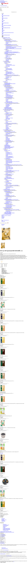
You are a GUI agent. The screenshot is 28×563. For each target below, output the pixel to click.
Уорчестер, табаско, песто (9, 154)
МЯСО (5, 111)
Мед (6, 57)
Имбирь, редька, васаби (9, 160)
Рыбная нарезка (8, 105)
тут (13, 561)
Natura (7, 144)
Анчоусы (7, 99)
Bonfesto (7, 137)
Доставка (3, 217)
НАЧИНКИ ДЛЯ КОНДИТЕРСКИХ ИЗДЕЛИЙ (11, 44)
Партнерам (3, 520)
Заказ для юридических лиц (3, 1)
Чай (6, 80)
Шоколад (7, 42)
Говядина (7, 113)
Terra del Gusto (8, 138)
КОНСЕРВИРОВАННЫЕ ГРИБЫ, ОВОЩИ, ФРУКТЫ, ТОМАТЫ (13, 164)
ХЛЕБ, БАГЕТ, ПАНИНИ (8, 212)
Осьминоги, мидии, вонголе (9, 95)
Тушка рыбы (7, 89)
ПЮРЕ (5, 70)
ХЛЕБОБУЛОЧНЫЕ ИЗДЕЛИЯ (7, 207)
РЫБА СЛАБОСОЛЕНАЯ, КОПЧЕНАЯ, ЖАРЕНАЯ (11, 102)
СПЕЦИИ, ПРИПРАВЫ (8, 174)
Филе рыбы (7, 90)
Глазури (7, 43)
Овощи (7, 197)
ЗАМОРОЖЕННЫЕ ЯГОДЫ (8, 191)
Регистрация (3, 221)
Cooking (7, 143)
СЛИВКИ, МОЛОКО (7, 146)
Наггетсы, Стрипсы (8, 126)
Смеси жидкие (8, 66)
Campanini (7, 181)
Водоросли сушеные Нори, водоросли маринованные (13, 161)
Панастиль (7, 193)
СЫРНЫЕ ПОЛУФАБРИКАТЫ (9, 147)
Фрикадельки (7, 128)
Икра (6, 93)
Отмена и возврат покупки (6, 528)
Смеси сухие (7, 65)
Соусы (7, 173)
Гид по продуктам (5, 525)
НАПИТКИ (6, 78)
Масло (7, 184)
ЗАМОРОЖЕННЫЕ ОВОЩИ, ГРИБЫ (9, 195)
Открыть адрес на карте (5, 548)
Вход (2, 220)
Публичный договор (5, 530)
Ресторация (3, 224)
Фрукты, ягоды (8, 166)
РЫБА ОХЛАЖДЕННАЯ (8, 108)
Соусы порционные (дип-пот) (10, 157)
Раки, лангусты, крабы (9, 96)
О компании (3, 518)
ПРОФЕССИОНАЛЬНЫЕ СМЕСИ (9, 171)
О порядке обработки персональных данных (5, 531)
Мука (6, 188)
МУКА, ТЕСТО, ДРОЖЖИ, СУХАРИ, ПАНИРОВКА (11, 185)
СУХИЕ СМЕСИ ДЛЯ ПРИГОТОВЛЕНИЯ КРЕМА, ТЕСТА (12, 52)
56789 (2, 265)
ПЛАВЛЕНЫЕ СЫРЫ (7, 148)
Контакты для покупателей (6, 529)
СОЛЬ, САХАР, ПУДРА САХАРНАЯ (9, 178)
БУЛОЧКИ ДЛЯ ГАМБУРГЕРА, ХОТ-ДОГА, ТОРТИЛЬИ (12, 209)
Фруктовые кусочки (8, 77)
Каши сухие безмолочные (9, 69)
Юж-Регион (7, 194)
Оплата (3, 216)
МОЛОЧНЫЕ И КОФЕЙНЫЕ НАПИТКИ (10, 83)
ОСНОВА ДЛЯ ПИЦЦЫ (8, 213)
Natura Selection (8, 133)
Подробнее (1, 394)
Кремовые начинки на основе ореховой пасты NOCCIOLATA (14, 46)
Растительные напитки (9, 206)
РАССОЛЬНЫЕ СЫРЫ (7, 145)
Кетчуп (7, 155)
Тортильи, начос (8, 211)
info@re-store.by (2, 0)
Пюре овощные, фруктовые (9, 72)
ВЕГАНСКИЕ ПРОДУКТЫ (8, 203)
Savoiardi (7, 51)
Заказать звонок (4, 547)
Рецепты (3, 218)
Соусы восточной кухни (9, 153)
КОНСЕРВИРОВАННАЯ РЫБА (9, 97)
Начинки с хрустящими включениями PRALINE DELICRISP (13, 48)
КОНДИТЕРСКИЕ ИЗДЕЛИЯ (7, 38)
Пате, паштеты (8, 119)
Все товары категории (9, 50)
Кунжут (7, 176)
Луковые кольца (8, 201)
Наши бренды (5, 526)
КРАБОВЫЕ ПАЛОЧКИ (8, 107)
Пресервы (7, 106)
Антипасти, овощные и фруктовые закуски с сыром (12, 170)
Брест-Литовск (8, 139)
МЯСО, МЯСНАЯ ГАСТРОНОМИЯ (7, 109)
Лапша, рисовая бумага (9, 162)
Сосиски (7, 116)
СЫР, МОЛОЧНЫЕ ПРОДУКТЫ (7, 129)
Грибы (7, 163)
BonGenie (7, 60)
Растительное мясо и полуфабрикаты (10, 205)
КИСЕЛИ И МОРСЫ (7, 84)
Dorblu (7, 134)
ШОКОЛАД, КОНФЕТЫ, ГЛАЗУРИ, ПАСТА (10, 40)
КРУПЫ (6, 179)
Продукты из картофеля (9, 202)
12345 (2, 264)
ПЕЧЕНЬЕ (6, 49)
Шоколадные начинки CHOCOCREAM (11, 47)
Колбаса (7, 117)
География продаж (4, 519)
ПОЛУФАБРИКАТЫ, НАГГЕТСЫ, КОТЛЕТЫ (10, 123)
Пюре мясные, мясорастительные (10, 73)
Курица (7, 122)
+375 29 (2, 2)
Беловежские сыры (8, 140)
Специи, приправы (8, 177)
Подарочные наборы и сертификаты (6, 215)
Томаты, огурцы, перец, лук (9, 168)
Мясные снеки (8, 118)
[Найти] (7, 7)
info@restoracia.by (2, 543)
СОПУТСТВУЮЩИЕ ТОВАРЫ (7, 214)
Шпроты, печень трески (9, 101)
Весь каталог (4, 524)
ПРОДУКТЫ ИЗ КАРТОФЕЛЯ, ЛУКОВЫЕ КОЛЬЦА (11, 199)
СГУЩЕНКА (6, 53)
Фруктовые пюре (8, 56)
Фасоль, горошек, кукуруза (9, 167)
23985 (2, 266)
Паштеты (7, 100)
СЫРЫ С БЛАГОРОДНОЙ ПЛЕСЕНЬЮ (10, 131)
